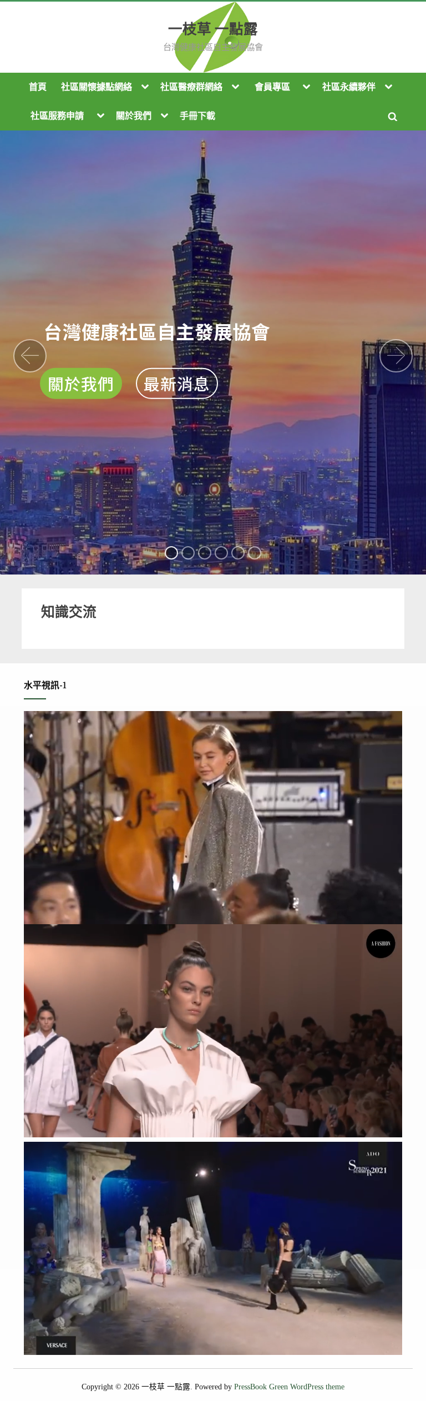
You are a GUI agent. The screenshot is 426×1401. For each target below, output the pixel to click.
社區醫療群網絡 (191, 87)
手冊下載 (197, 115)
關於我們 (133, 115)
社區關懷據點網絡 (96, 87)
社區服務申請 (57, 115)
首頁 (38, 87)
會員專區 (272, 87)
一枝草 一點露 (213, 29)
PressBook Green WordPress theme (289, 1387)
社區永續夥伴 (349, 87)
